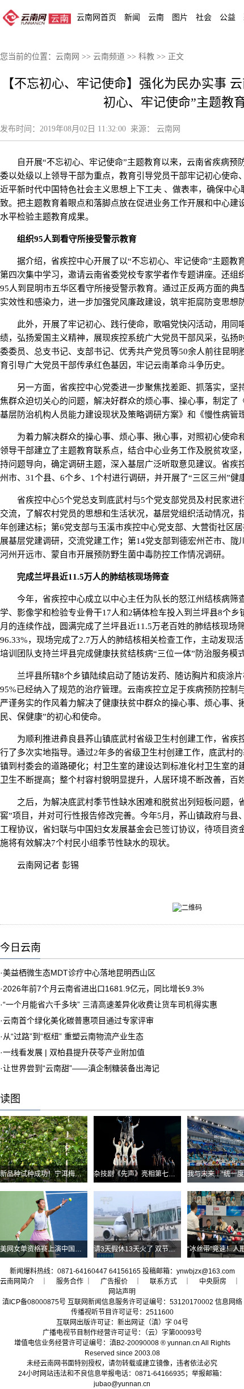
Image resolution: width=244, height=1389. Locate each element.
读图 (10, 1099)
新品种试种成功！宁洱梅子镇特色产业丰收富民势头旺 (81, 1174)
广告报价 (114, 1281)
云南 (156, 17)
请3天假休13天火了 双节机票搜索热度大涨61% (165, 1249)
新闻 (132, 17)
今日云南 (20, 947)
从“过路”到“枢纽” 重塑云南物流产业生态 (73, 1036)
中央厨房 (212, 1281)
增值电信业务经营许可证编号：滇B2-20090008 (86, 1343)
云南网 (67, 56)
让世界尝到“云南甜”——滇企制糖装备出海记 (81, 1068)
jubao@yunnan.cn (122, 1384)
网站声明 (122, 1292)
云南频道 (109, 56)
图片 (180, 17)
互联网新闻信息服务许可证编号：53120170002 (140, 1302)
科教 (146, 56)
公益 (227, 17)
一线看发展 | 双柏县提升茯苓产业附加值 (74, 1052)
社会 (204, 17)
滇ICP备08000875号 (34, 1302)
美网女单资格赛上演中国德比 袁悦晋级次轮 (65, 1249)
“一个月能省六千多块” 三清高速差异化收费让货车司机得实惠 (110, 1004)
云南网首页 (96, 17)
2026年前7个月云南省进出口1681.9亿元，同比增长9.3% (103, 988)
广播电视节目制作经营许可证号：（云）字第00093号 (122, 1333)
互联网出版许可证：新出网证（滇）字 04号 (122, 1322)
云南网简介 (17, 1281)
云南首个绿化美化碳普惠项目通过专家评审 (78, 1020)
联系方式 (163, 1281)
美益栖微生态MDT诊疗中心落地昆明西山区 (79, 972)
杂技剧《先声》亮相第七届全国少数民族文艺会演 (168, 1174)
